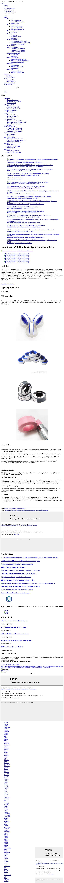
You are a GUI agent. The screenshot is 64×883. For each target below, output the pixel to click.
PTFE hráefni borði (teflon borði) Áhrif (12, 647)
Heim (5, 16)
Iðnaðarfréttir (10, 80)
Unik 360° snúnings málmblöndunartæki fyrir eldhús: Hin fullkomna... (25, 204)
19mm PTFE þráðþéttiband (18, 50)
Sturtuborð (10, 69)
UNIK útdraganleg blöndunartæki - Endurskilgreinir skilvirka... (24, 183)
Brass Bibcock (14, 35)
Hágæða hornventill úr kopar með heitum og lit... (17, 580)
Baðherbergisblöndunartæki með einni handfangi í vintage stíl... (24, 222)
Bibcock (9, 33)
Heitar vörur (4, 664)
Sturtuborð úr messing (16, 71)
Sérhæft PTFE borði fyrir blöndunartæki (15, 508)
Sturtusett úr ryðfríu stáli (17, 66)
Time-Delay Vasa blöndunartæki (9, 666)
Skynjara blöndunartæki (13, 53)
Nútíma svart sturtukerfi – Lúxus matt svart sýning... (21, 193)
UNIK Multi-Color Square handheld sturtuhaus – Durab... (22, 198)
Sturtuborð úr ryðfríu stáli (17, 72)
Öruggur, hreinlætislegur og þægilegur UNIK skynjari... (16, 640)
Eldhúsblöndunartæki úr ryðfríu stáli (20, 42)
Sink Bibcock (14, 38)
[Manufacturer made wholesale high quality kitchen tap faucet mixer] (20, 570)
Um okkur (6, 74)
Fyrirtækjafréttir (11, 81)
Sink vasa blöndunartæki (17, 29)
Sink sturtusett (14, 68)
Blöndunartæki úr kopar (17, 26)
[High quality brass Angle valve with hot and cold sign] (16, 577)
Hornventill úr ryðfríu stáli (17, 21)
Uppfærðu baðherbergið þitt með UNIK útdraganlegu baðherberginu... (25, 166)
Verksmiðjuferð (11, 77)
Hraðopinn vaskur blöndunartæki (16, 667)
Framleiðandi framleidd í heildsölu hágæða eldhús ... (19, 574)
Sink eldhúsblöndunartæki (17, 44)
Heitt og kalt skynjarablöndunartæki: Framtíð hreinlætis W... (23, 212)
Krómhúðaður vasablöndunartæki (34, 667)
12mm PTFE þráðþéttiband (18, 48)
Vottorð (9, 75)
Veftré (9, 664)
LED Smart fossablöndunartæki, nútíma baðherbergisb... (20, 561)
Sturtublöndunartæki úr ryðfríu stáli (20, 60)
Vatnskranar (47, 667)
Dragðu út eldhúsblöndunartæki (26, 666)
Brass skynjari (14, 54)
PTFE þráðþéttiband (12, 47)
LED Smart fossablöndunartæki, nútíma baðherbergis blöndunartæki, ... (26, 237)
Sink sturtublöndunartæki (17, 62)
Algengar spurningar (9, 83)
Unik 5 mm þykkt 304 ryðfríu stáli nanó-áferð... (19, 243)
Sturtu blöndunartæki (12, 57)
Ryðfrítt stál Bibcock (16, 36)
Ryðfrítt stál (14, 32)
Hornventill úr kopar (16, 20)
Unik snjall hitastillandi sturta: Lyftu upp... (15, 593)
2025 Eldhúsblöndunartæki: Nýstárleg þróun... (14, 627)
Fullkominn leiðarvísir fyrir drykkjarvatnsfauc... (14, 620)
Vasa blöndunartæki (12, 24)
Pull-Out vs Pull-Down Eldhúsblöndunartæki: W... (15, 634)
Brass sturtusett (15, 65)
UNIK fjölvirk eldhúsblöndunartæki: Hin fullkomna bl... (22, 170)
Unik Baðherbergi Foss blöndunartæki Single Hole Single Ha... (24, 227)
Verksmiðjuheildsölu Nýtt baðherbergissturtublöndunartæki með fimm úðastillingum (26, 510)
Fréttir (5, 78)
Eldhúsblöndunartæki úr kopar (19, 41)
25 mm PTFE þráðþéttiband (18, 51)
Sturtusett (9, 63)
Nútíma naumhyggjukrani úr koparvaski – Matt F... (20, 231)
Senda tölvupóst (5, 670)
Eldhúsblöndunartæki (13, 39)
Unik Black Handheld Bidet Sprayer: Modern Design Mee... (23, 175)
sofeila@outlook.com (9, 8)
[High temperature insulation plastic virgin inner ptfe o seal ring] (17, 564)
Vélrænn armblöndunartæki (14, 179)
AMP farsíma (15, 664)
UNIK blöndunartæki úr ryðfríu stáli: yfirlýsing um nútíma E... (23, 188)
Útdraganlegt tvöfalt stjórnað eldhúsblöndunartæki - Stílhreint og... (24, 162)
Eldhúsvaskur (10, 45)
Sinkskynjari (14, 56)
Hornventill (10, 18)
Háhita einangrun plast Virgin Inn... (13, 567)
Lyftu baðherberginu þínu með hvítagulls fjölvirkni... (21, 208)
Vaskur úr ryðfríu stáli (16, 27)
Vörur (5, 17)
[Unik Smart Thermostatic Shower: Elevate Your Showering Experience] (17, 589)
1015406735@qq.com (10, 11)
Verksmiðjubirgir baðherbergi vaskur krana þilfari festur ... (21, 586)
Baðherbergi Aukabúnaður (14, 30)
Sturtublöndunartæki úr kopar (18, 59)
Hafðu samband (8, 84)
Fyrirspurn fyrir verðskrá (7, 660)
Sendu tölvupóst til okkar (7, 284)
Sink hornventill (15, 23)
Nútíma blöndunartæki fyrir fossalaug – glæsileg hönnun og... (23, 217)
